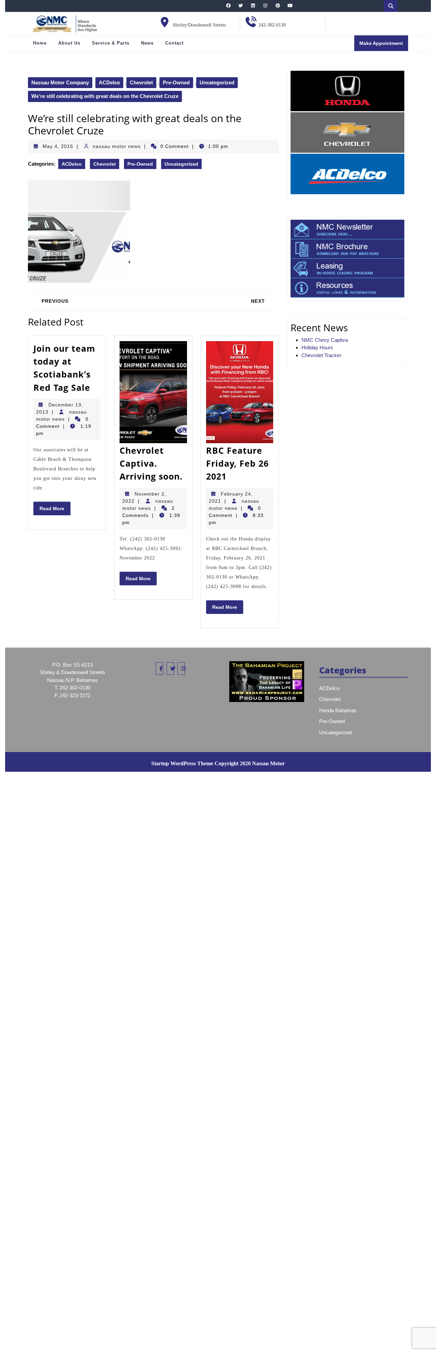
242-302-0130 (272, 25)
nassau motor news (117, 146)
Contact (174, 43)
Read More (55, 510)
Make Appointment (383, 45)
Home (40, 43)
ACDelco (109, 82)
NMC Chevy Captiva (324, 340)
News (147, 43)
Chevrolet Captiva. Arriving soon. (151, 463)
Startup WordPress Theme (182, 763)
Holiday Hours (317, 347)
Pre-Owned (176, 82)
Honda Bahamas (338, 710)
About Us (69, 43)
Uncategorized (217, 82)
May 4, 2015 (58, 146)
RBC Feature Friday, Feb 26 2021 (237, 463)
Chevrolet (141, 82)
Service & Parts (110, 43)
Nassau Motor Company (60, 82)
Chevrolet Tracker (321, 355)
